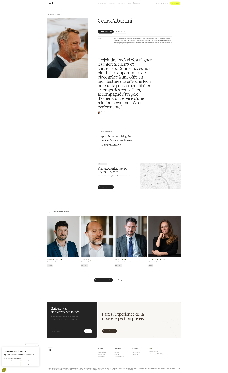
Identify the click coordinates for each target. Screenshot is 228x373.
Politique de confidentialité (155, 354)
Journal (129, 3)
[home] (59, 3)
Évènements (136, 3)
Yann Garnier (120, 259)
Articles (117, 352)
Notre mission (121, 3)
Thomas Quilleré (54, 259)
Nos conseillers (102, 3)
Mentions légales (153, 352)
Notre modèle (111, 3)
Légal (150, 348)
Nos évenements (119, 357)
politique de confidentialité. (71, 320)
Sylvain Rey (86, 259)
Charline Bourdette (156, 259)
